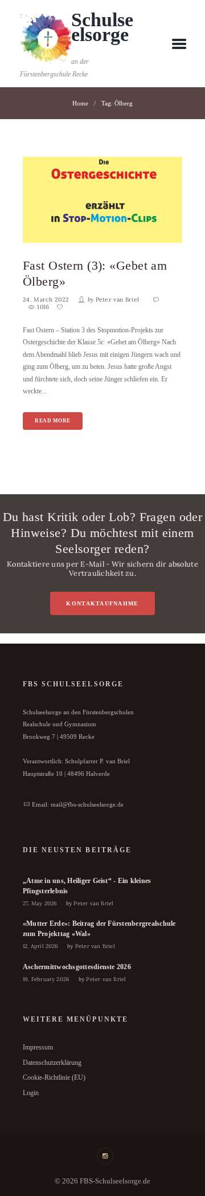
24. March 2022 (46, 299)
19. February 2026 (46, 979)
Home (80, 103)
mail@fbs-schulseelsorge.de (87, 804)
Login (31, 1093)
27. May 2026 (40, 903)
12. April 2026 (41, 946)
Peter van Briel (118, 299)
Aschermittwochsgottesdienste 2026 (77, 967)
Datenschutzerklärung (52, 1063)
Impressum (38, 1047)
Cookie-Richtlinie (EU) (54, 1077)
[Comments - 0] (157, 300)
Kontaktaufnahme (102, 603)
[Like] (61, 307)
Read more (53, 421)
